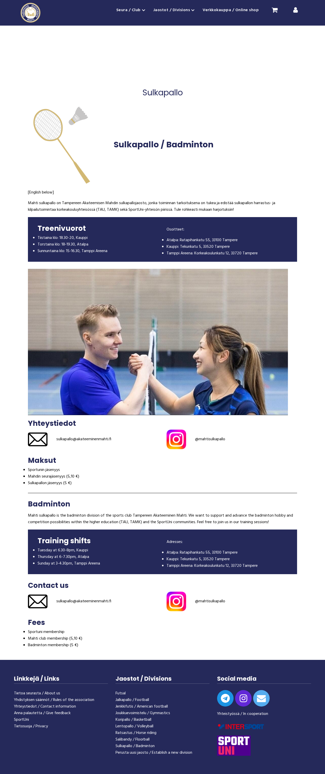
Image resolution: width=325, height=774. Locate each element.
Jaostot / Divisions (171, 10)
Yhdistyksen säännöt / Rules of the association (54, 700)
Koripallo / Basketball (133, 719)
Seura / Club (128, 10)
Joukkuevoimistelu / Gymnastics (143, 713)
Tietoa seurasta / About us (37, 693)
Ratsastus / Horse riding (136, 733)
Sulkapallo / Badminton (135, 746)
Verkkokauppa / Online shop (231, 10)
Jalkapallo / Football (132, 700)
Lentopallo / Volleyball (134, 726)
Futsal (121, 693)
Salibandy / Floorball (133, 739)
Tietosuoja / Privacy (31, 726)
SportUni (21, 719)
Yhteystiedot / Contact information (45, 706)
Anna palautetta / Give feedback (42, 713)
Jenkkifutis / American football (142, 706)
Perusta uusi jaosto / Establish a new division (154, 752)
